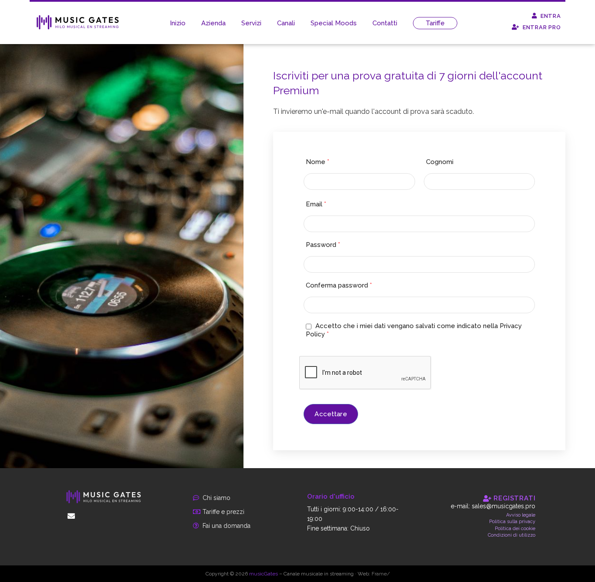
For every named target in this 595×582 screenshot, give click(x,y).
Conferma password (339, 285)
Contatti (384, 23)
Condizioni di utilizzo (511, 535)
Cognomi (439, 162)
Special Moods (334, 23)
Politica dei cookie (515, 528)
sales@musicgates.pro (503, 506)
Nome (317, 162)
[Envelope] (71, 516)
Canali (286, 23)
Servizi (251, 23)
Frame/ (381, 574)
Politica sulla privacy (512, 521)
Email (316, 204)
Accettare (330, 414)
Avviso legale (520, 515)
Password (323, 245)
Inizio (178, 23)
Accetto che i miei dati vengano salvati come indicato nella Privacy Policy (414, 330)
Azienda (213, 23)
